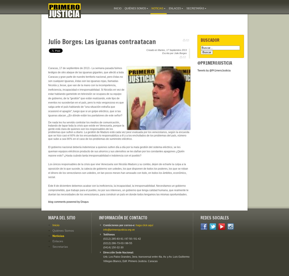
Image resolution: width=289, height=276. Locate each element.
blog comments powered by (68, 201)
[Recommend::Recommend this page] (187, 40)
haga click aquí (144, 225)
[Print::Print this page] (184, 40)
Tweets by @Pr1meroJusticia (214, 70)
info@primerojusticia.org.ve (119, 229)
